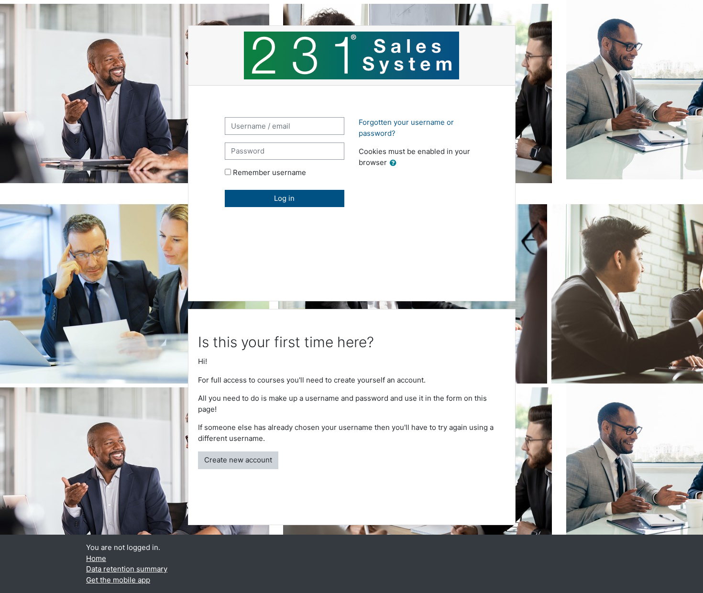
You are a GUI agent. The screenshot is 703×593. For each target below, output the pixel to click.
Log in (284, 198)
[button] (395, 163)
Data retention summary (126, 568)
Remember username (269, 172)
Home (96, 558)
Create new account (238, 459)
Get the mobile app (118, 579)
